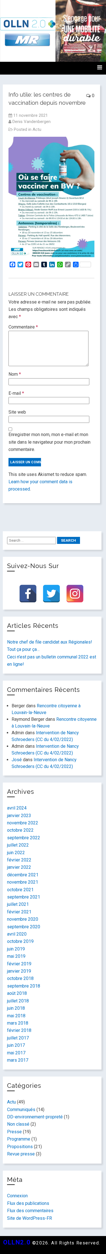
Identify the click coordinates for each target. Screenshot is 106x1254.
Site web (17, 412)
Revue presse (21, 1154)
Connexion (17, 1195)
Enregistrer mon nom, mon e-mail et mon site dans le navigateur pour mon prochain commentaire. (49, 442)
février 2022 (19, 860)
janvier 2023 (19, 815)
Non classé (18, 1124)
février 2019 (19, 963)
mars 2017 (17, 1060)
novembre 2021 (22, 882)
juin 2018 (16, 1008)
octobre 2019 (20, 941)
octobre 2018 (20, 978)
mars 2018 (17, 1023)
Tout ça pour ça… (23, 649)
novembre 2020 (22, 919)
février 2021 (19, 912)
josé (17, 759)
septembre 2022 (23, 837)
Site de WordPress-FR (29, 1218)
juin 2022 (16, 852)
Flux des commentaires (30, 1210)
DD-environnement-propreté (35, 1117)
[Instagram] (75, 594)
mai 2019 (16, 956)
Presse (14, 1131)
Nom (14, 374)
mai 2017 (16, 1052)
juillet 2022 (18, 845)
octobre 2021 (20, 889)
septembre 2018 (23, 986)
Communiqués (21, 1109)
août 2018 (17, 993)
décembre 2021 (22, 874)
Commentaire (23, 327)
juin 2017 (16, 1045)
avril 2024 (17, 808)
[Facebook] (28, 594)
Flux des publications (28, 1203)
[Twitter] (51, 594)
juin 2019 (16, 949)
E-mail (16, 393)
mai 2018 (16, 1015)
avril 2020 (17, 934)
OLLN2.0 (17, 1242)
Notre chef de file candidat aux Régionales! (49, 642)
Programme (18, 1139)
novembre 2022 (22, 823)
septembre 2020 (23, 926)
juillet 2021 (18, 904)
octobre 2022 (20, 830)
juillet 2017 (18, 1038)
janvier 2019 (19, 971)
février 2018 (19, 1030)
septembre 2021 (23, 897)
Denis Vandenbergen (31, 121)
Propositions (20, 1146)
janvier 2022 (19, 867)
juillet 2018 (18, 1001)
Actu (37, 129)
